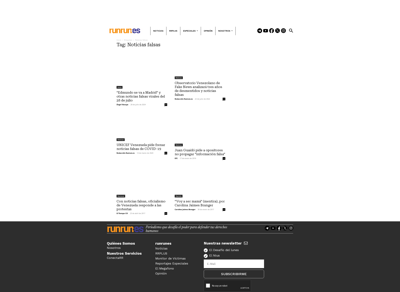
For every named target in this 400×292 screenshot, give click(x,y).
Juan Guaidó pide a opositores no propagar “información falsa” (200, 152)
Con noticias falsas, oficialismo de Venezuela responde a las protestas (141, 205)
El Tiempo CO (122, 213)
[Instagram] (283, 31)
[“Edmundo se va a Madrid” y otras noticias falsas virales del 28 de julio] (142, 70)
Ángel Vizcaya (122, 104)
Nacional (121, 196)
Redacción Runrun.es (184, 99)
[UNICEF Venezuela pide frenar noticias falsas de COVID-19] (142, 127)
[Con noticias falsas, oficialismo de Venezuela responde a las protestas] (142, 181)
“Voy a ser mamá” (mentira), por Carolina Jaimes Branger (200, 203)
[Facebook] (271, 31)
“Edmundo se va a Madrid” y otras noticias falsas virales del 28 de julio (141, 96)
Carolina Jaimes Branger (185, 209)
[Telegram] (260, 31)
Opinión (179, 196)
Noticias (179, 78)
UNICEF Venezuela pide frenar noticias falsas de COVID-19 (141, 147)
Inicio (119, 40)
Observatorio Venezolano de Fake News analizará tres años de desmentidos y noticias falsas (198, 89)
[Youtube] (265, 31)
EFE (176, 158)
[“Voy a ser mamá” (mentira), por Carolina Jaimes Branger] (200, 181)
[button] (291, 30)
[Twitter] (277, 31)
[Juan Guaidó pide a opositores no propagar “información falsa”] (200, 129)
